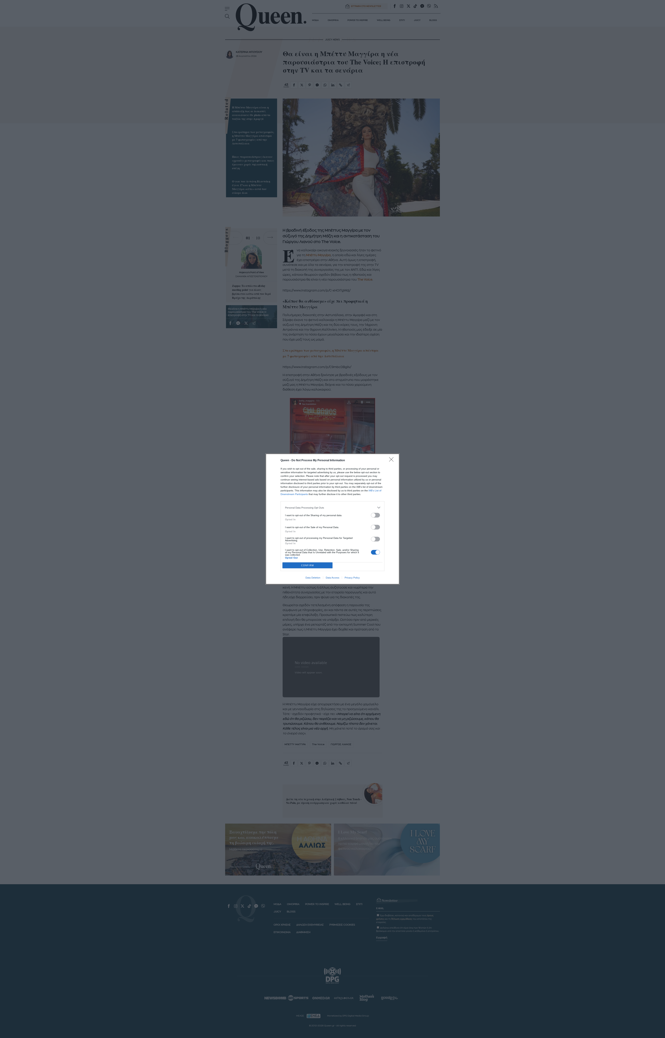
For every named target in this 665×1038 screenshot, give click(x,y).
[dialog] (332, 519)
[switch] (375, 515)
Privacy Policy (352, 577)
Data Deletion (312, 577)
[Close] (392, 460)
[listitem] (332, 507)
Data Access (332, 577)
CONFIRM (307, 565)
